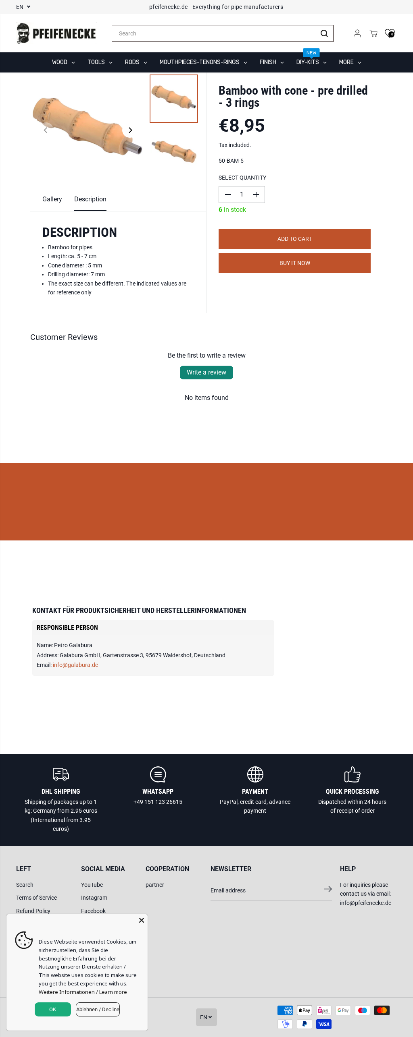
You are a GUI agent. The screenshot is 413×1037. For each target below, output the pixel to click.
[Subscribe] (328, 890)
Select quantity (242, 177)
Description (90, 199)
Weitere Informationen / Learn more (83, 992)
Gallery (52, 199)
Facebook (93, 911)
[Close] (142, 920)
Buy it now (295, 263)
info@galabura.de (75, 665)
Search (24, 885)
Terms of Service (36, 897)
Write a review (206, 372)
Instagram (94, 897)
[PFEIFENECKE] (56, 33)
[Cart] (373, 33)
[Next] (130, 130)
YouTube (92, 885)
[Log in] (357, 33)
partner (155, 885)
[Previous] (46, 130)
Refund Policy (33, 911)
